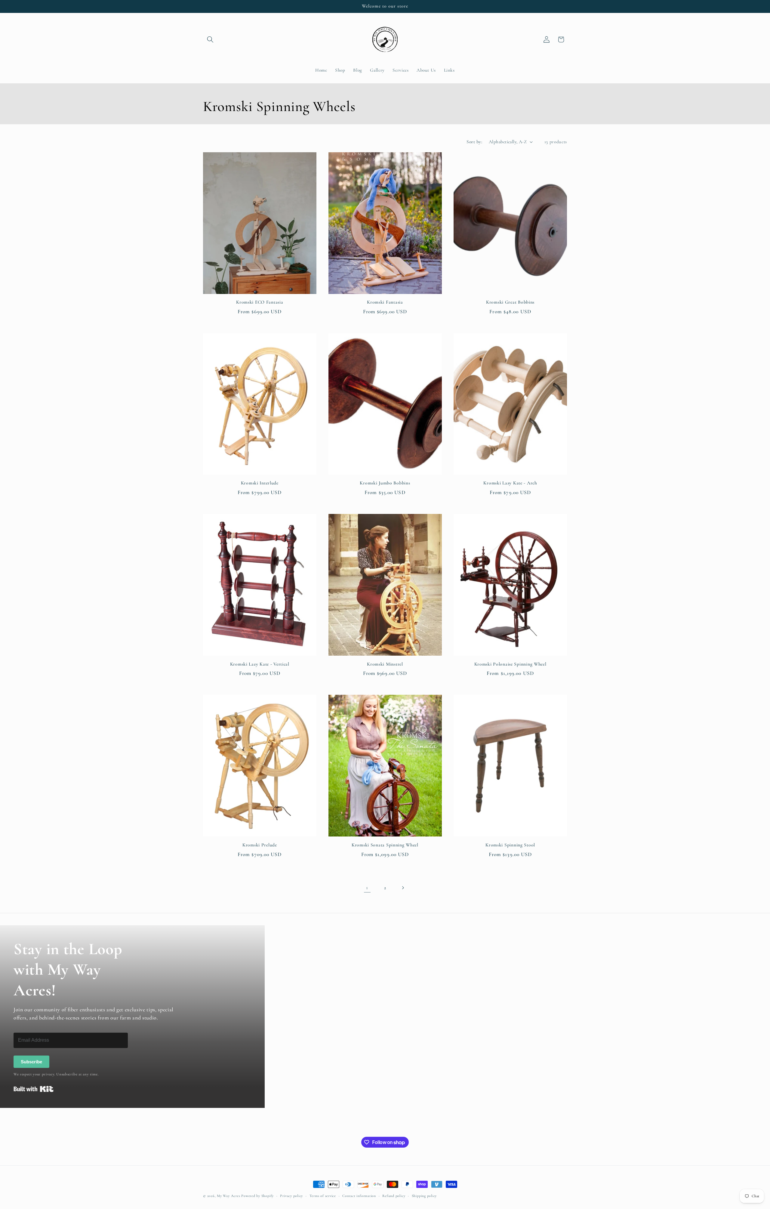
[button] (210, 39)
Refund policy (393, 1196)
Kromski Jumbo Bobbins (385, 483)
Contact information (359, 1196)
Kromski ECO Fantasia (259, 302)
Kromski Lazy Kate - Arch (510, 483)
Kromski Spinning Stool (510, 845)
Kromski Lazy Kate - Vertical (259, 664)
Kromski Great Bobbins (510, 302)
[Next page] (403, 887)
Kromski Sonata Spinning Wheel (385, 845)
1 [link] (367, 887)
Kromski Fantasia (385, 302)
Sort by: (474, 141)
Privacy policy (291, 1196)
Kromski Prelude (259, 845)
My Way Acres (228, 1196)
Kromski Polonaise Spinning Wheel (510, 664)
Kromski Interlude (260, 483)
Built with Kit (34, 1089)
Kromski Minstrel (385, 664)
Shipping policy (424, 1196)
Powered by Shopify (257, 1196)
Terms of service (323, 1196)
